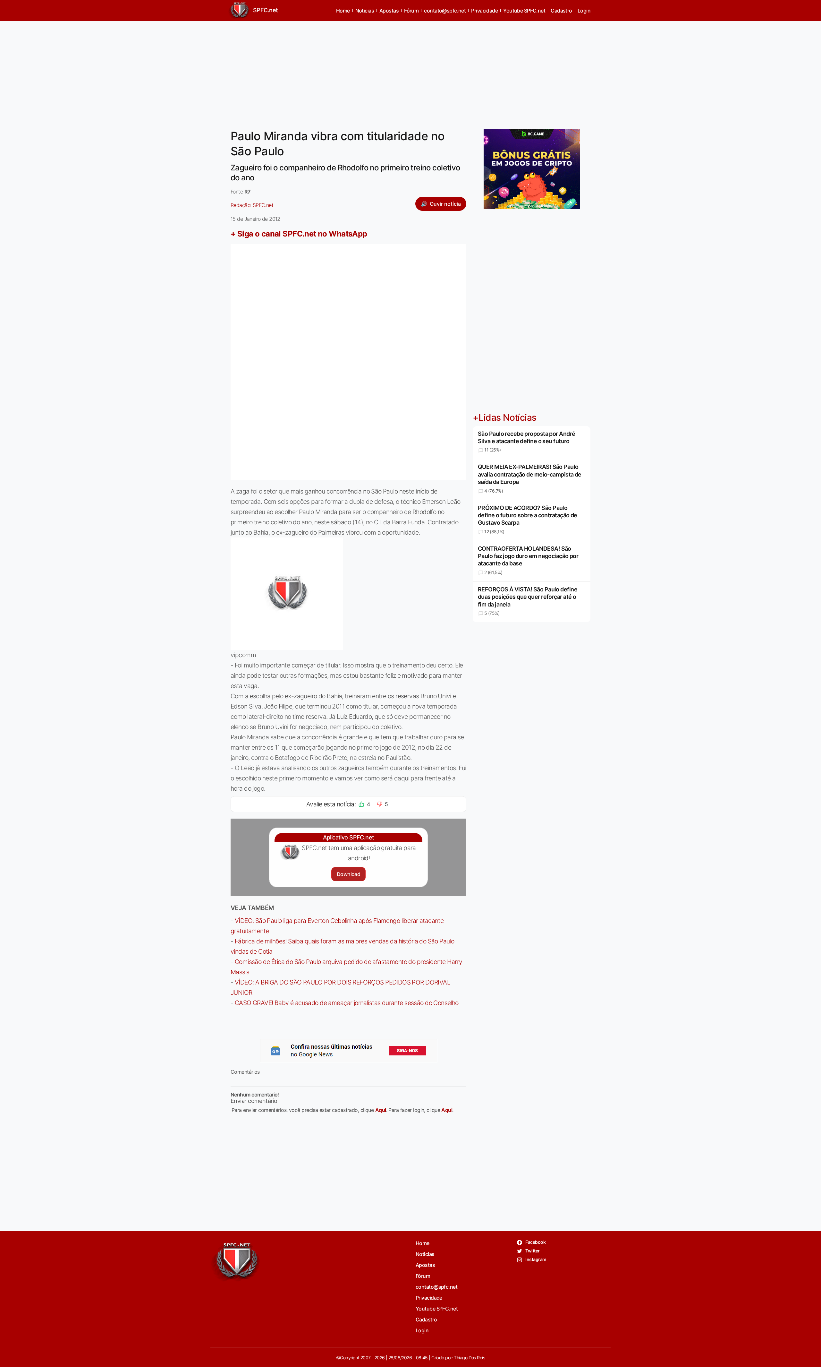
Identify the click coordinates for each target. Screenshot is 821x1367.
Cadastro (561, 10)
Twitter (532, 1250)
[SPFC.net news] (348, 1050)
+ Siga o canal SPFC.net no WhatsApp (299, 233)
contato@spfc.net (445, 10)
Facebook (535, 1242)
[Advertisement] (410, 71)
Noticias (364, 10)
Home (343, 10)
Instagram (535, 1259)
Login (584, 10)
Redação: (252, 205)
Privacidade (484, 10)
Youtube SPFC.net (524, 10)
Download (348, 874)
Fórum (411, 10)
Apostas (389, 10)
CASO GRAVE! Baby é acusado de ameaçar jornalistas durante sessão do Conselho (347, 1003)
